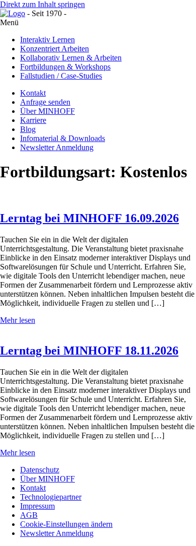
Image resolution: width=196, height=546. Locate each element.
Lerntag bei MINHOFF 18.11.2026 (89, 350)
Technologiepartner (50, 497)
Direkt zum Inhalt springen (42, 4)
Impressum (37, 506)
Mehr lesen (17, 320)
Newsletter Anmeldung (56, 533)
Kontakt (33, 488)
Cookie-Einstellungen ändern (66, 524)
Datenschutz (39, 469)
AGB (29, 515)
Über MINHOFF (47, 478)
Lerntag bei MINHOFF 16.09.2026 (89, 218)
